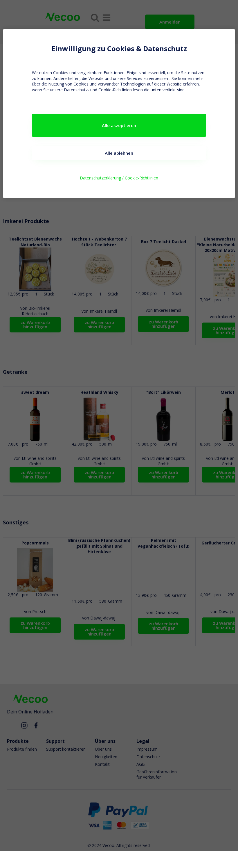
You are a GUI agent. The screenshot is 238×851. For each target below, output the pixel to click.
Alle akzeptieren (119, 125)
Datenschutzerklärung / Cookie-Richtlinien (119, 178)
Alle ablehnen (119, 153)
